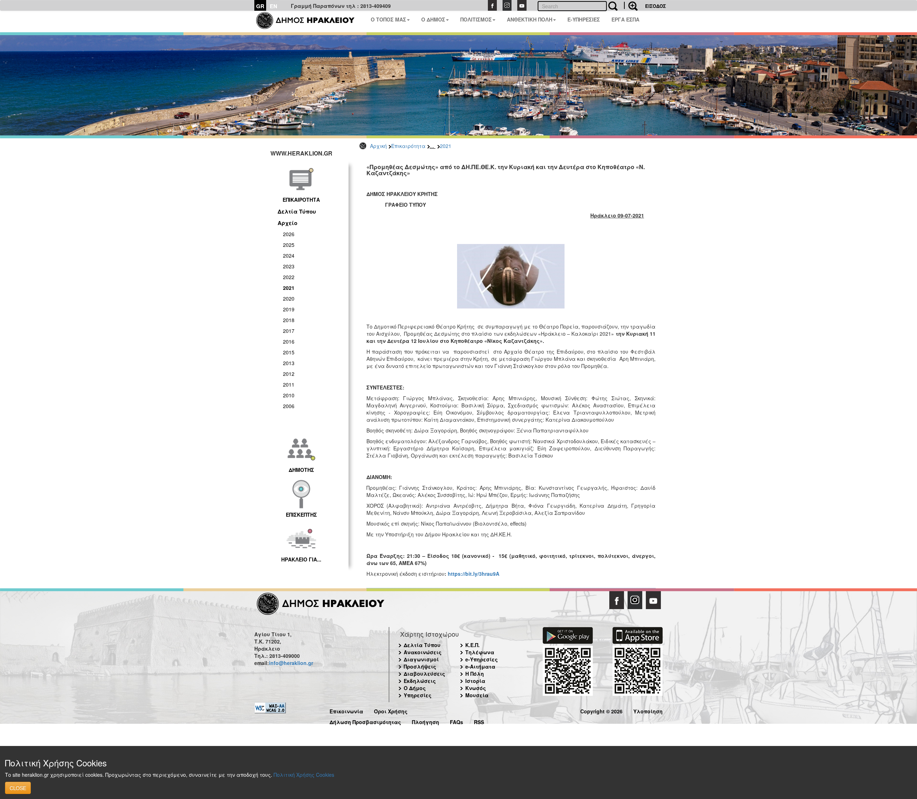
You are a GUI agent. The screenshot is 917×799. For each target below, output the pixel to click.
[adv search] (631, 5)
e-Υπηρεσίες (481, 659)
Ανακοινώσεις (423, 652)
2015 (288, 352)
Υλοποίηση (648, 710)
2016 (288, 341)
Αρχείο (287, 223)
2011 (288, 384)
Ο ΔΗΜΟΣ (433, 19)
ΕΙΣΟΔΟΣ (655, 6)
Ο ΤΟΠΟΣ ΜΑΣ (388, 19)
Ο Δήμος (415, 688)
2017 (288, 330)
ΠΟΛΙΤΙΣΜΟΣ (476, 19)
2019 (288, 309)
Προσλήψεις (420, 666)
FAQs (456, 721)
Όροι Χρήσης (391, 710)
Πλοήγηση (425, 721)
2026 (288, 234)
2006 (288, 406)
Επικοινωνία (346, 710)
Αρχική (378, 145)
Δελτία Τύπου (297, 211)
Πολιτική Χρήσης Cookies (304, 774)
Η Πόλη (474, 673)
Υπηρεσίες (418, 695)
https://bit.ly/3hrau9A (473, 573)
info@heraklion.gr (291, 662)
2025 (288, 244)
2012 (288, 373)
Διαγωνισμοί (421, 659)
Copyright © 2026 (601, 710)
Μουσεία (477, 695)
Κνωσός (475, 688)
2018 (288, 320)
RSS (479, 721)
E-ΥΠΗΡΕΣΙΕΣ (583, 19)
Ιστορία (475, 680)
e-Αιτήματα (480, 666)
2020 (288, 298)
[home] (309, 21)
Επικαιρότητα (408, 145)
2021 (445, 145)
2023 (288, 266)
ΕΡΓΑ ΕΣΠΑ (625, 19)
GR (260, 6)
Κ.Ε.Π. (472, 645)
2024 (288, 255)
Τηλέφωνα (479, 652)
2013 (288, 363)
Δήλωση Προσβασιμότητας (365, 721)
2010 (288, 395)
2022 (288, 277)
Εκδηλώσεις (420, 680)
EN (273, 6)
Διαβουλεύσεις (424, 673)
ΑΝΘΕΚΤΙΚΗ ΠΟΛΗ (529, 19)
